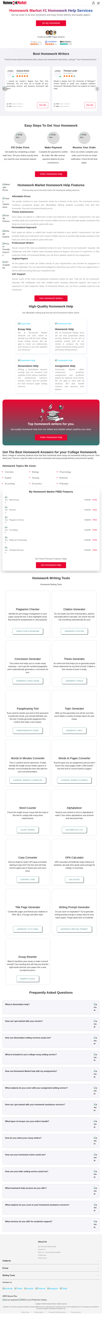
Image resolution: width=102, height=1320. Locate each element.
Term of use (25, 1312)
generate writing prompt (74, 929)
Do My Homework (51, 23)
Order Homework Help (51, 174)
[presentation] (4, 88)
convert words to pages (74, 780)
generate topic (74, 730)
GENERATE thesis (74, 681)
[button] (51, 1261)
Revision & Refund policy (57, 1312)
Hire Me (42, 105)
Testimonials (42, 1255)
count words (28, 830)
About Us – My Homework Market (49, 1252)
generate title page (27, 929)
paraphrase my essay (28, 730)
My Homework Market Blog (47, 1247)
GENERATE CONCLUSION (27, 681)
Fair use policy (76, 1312)
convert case (27, 879)
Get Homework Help (51, 565)
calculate (74, 879)
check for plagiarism (27, 631)
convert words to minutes (27, 780)
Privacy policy (39, 1312)
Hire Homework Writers (51, 298)
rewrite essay (27, 979)
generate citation (74, 631)
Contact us (41, 1249)
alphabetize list (74, 830)
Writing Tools (42, 1258)
